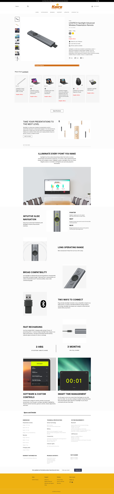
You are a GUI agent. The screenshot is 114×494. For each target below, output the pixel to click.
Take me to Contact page (57, 251)
